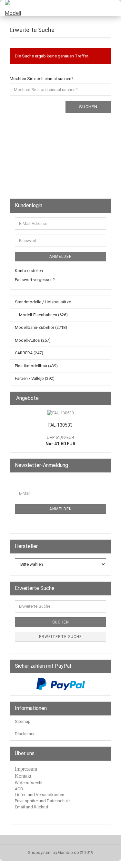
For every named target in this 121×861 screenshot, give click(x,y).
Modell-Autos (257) (33, 340)
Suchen (88, 106)
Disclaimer (25, 733)
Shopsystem (40, 852)
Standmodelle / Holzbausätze (43, 301)
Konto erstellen (29, 270)
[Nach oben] (103, 851)
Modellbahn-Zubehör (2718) (41, 327)
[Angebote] (104, 398)
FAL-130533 (60, 425)
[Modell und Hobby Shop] (13, 8)
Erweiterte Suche (60, 636)
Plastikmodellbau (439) (36, 365)
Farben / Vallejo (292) (35, 378)
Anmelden (60, 256)
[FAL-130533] (60, 413)
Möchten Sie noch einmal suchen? (42, 78)
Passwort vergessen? (35, 279)
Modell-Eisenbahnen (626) (43, 314)
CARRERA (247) (29, 352)
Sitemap (23, 721)
